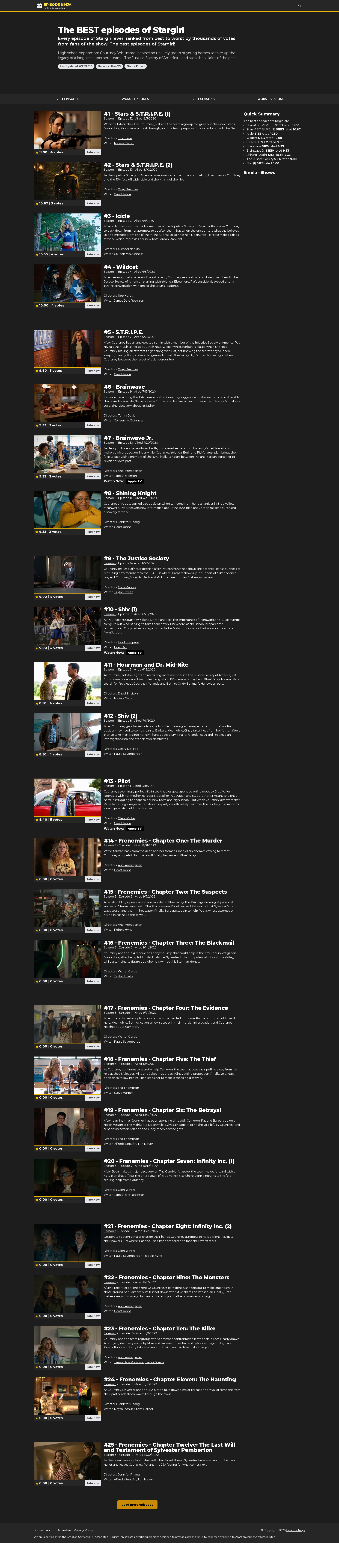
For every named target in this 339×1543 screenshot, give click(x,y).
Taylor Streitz (123, 592)
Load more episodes (137, 1504)
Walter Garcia (127, 971)
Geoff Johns (122, 194)
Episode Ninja (295, 1530)
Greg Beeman (128, 189)
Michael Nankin (129, 249)
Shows (38, 1530)
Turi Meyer (145, 1144)
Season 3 (110, 845)
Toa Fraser (125, 138)
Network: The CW (109, 66)
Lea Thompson (128, 642)
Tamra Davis (126, 415)
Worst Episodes (135, 99)
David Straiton (128, 693)
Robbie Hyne (123, 929)
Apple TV (135, 481)
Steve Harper (123, 1092)
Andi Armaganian (130, 471)
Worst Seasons (270, 99)
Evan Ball (120, 647)
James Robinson (125, 475)
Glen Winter (126, 818)
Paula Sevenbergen (128, 753)
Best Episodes (67, 99)
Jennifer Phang (129, 522)
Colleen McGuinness (128, 254)
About (50, 1530)
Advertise (64, 1530)
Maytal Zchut (123, 1409)
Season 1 (110, 118)
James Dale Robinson (129, 300)
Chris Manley (127, 587)
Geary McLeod (128, 749)
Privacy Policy (83, 1530)
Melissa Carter (124, 143)
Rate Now (93, 152)
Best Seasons (203, 99)
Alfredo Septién (125, 1144)
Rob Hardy (125, 295)
